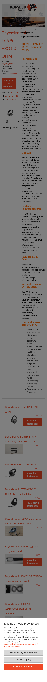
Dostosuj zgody (23, 659)
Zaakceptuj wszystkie (23, 666)
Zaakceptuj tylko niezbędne (23, 652)
